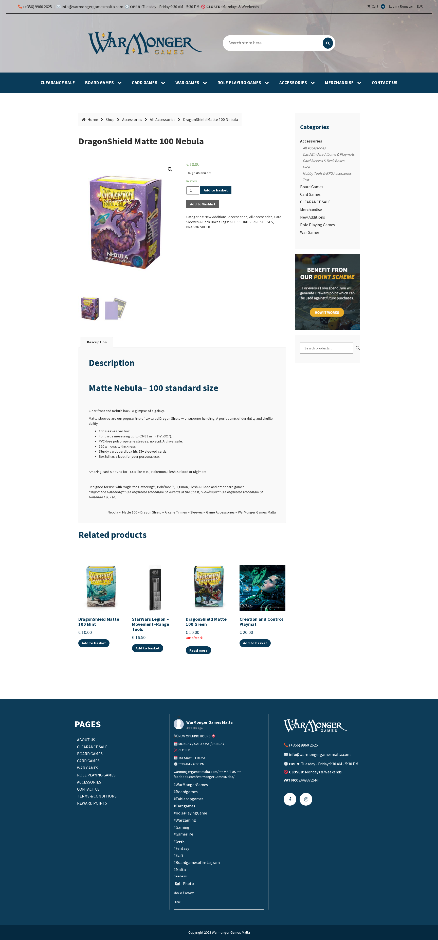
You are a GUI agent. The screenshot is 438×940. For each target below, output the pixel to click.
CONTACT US (385, 82)
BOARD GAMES (100, 82)
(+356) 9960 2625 (37, 6)
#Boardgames (186, 791)
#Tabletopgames (189, 798)
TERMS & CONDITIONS (97, 796)
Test (306, 179)
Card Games (310, 194)
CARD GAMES (145, 82)
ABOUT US (86, 739)
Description (97, 342)
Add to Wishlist (202, 204)
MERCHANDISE (340, 82)
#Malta (180, 869)
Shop (110, 119)
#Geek (179, 841)
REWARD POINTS (92, 803)
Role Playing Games (317, 224)
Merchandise (311, 209)
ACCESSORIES (293, 82)
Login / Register (401, 6)
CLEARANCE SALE (58, 82)
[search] (328, 43)
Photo (188, 883)
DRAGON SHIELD (198, 227)
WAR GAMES (187, 82)
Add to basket (216, 190)
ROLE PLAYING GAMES (239, 82)
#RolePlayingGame (190, 812)
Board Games (311, 186)
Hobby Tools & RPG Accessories (327, 173)
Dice (306, 167)
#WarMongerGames (191, 784)
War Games (310, 232)
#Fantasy (181, 848)
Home (92, 119)
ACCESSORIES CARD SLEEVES (251, 222)
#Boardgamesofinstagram (197, 862)
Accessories (132, 119)
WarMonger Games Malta (209, 722)
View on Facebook (184, 892)
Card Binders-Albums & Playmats (328, 154)
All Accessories (162, 119)
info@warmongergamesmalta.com (92, 6)
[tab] (97, 342)
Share (177, 902)
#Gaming (181, 827)
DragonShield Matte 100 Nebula (141, 141)
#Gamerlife (183, 834)
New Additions (216, 217)
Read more (198, 650)
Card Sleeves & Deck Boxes (323, 160)
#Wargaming (185, 820)
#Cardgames (184, 805)
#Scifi (178, 855)
